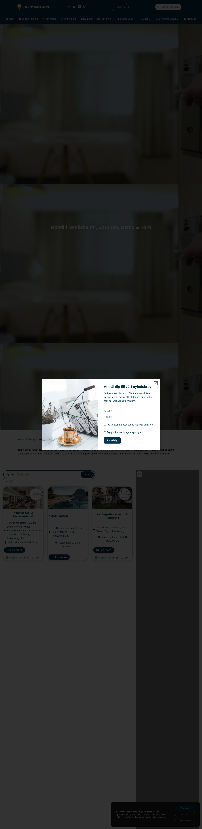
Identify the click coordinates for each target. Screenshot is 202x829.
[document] (101, 414)
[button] (156, 383)
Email (107, 411)
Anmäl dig (112, 440)
